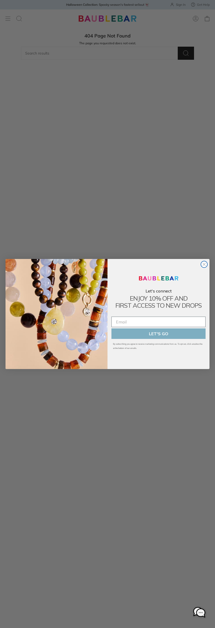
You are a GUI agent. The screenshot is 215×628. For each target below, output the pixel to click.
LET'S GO (158, 333)
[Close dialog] (204, 264)
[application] (199, 612)
